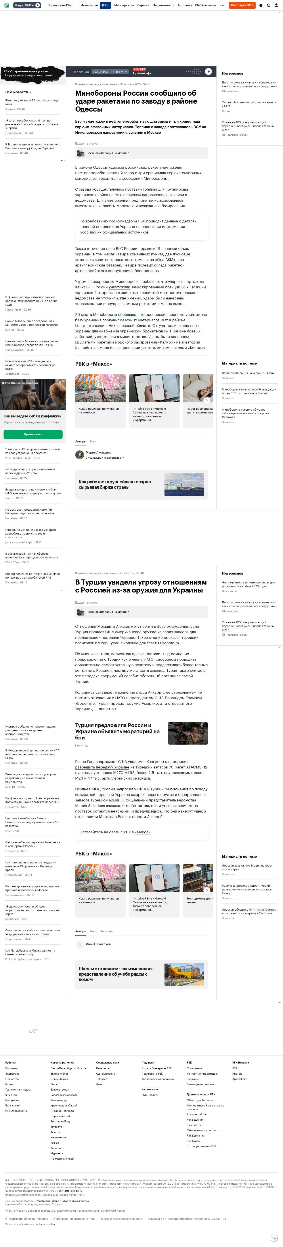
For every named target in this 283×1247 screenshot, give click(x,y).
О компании (194, 1068)
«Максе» (143, 831)
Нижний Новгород (62, 1110)
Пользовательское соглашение (121, 1218)
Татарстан (57, 1126)
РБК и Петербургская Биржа (23, 959)
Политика (11, 153)
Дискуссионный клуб (18, 542)
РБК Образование (16, 1110)
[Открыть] (33, 5)
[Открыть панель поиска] (269, 5)
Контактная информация (202, 1073)
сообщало (127, 314)
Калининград (59, 1100)
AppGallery (239, 1079)
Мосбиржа (43, 1200)
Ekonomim (169, 642)
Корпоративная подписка (158, 1079)
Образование (13, 132)
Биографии (12, 1100)
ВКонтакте (102, 1068)
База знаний (12, 1105)
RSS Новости (150, 1094)
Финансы (11, 1094)
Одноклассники (106, 1073)
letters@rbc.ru (73, 1190)
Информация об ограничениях (26, 1218)
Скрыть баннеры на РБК (157, 1068)
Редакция (193, 1079)
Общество (12, 806)
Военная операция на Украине (96, 83)
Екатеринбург (59, 1073)
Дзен (99, 1084)
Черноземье (58, 1137)
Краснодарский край (64, 1105)
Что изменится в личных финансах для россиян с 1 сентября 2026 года (248, 584)
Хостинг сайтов (197, 1114)
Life (7, 830)
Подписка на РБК (152, 1073)
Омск (54, 1084)
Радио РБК (23, 5)
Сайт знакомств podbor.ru (203, 1130)
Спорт (9, 498)
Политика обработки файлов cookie (30, 1224)
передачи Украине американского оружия (135, 794)
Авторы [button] (80, 441)
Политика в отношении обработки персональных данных (186, 1218)
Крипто (10, 108)
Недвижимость (14, 349)
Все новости (16, 92)
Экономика (12, 373)
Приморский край (62, 1158)
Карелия (56, 1148)
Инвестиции (13, 309)
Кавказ (55, 1142)
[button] (261, 5)
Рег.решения (195, 1119)
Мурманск (57, 1153)
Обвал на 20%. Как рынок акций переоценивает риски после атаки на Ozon (248, 125)
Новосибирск (59, 1079)
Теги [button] (93, 441)
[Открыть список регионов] (261, 5)
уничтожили (119, 286)
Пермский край (60, 1116)
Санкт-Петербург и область (68, 1068)
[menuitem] (59, 5)
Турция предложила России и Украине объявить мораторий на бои (117, 731)
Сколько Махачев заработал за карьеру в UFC (249, 104)
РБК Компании (196, 1135)
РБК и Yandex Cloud (17, 457)
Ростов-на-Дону (60, 1121)
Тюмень (55, 1132)
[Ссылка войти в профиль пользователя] (276, 4)
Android (237, 1073)
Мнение (10, 786)
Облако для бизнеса (199, 1100)
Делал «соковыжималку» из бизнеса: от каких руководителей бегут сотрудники (249, 84)
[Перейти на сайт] (33, 75)
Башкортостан (60, 1089)
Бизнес (9, 329)
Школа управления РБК (201, 1146)
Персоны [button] (106, 931)
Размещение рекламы (200, 1084)
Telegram (102, 1079)
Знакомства (194, 1125)
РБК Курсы (193, 1141)
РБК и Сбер (12, 562)
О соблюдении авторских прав (73, 1218)
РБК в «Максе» (93, 364)
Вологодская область (64, 1094)
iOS (234, 1068)
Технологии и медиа (18, 1089)
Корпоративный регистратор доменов (205, 1107)
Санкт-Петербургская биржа (70, 1200)
